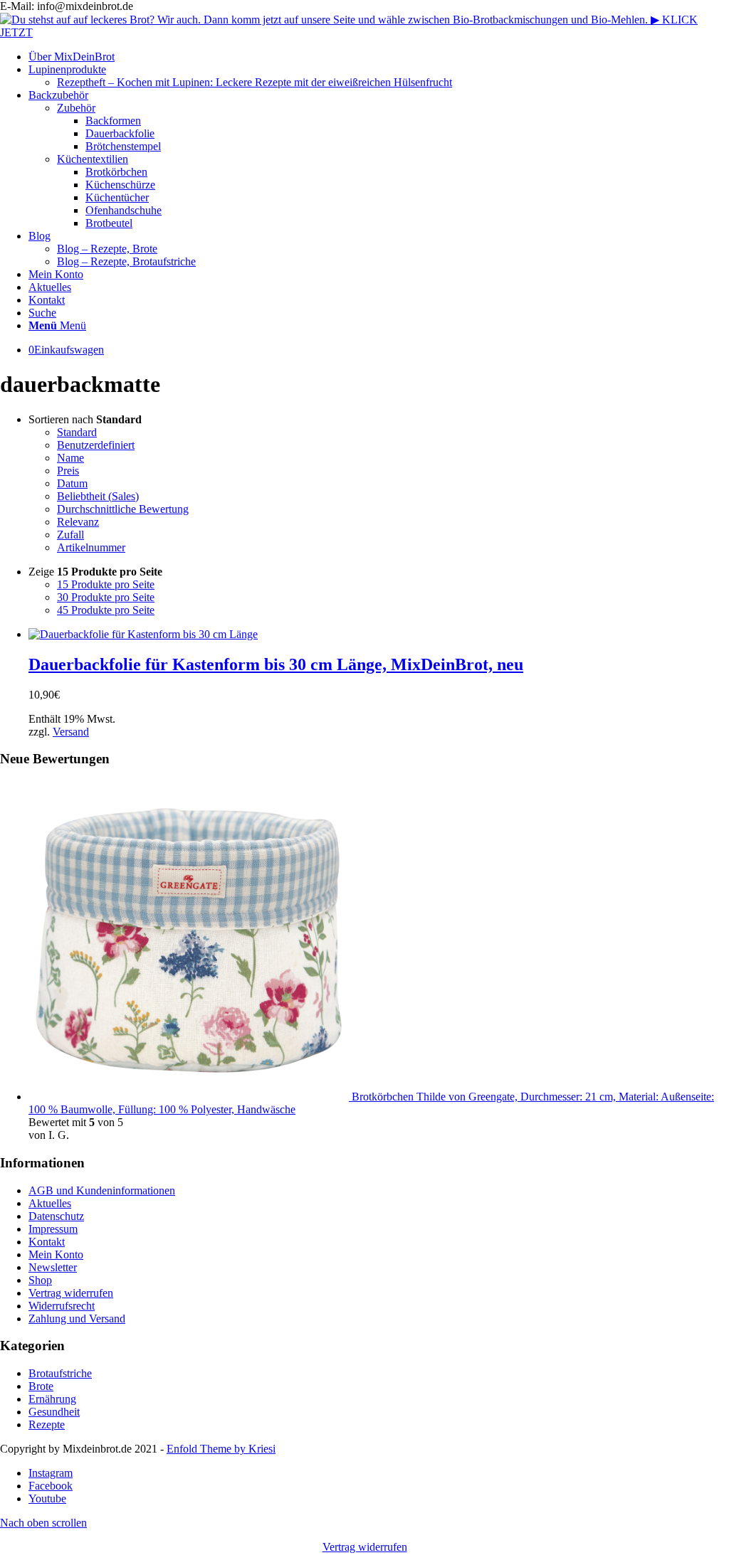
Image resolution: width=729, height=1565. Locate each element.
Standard (77, 432)
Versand (71, 732)
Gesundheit (54, 1412)
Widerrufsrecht (61, 1306)
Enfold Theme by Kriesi (221, 1449)
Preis (68, 471)
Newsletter (52, 1267)
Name (70, 458)
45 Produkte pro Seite (105, 610)
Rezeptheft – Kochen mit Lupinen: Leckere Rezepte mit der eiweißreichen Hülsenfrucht (254, 82)
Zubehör (76, 108)
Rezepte (46, 1424)
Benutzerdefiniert (96, 445)
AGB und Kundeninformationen (101, 1190)
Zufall (70, 535)
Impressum (53, 1229)
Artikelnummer (91, 547)
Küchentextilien (92, 159)
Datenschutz (56, 1216)
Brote (40, 1386)
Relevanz (78, 522)
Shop (40, 1280)
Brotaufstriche (60, 1373)
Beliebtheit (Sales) (98, 496)
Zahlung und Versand (76, 1318)
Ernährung (52, 1399)
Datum (72, 483)
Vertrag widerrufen (70, 1293)
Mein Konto (55, 1254)
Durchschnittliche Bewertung (123, 509)
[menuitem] (378, 57)
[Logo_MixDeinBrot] (364, 32)
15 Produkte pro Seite (105, 584)
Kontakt (46, 1242)
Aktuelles (49, 1203)
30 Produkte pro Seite (105, 597)
